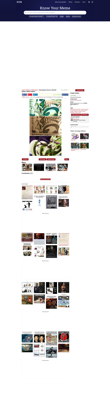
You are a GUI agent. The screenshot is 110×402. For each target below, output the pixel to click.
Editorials (77, 2)
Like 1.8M (65, 94)
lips (79, 110)
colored (86, 109)
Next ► (66, 159)
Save (30, 94)
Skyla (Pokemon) (83, 140)
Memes (68, 16)
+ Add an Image (79, 90)
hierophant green (74, 110)
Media (70, 2)
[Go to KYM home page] (19, 2)
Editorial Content (76, 16)
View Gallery (42, 159)
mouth (82, 110)
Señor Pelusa (76, 119)
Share (25, 94)
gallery (42, 97)
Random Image (51, 159)
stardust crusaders (78, 111)
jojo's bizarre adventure (75, 109)
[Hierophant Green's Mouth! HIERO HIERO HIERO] (45, 127)
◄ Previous (25, 159)
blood (80, 112)
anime (76, 112)
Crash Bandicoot (83, 149)
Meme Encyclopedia (60, 2)
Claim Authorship (76, 114)
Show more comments (45, 179)
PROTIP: (23, 97)
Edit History (85, 114)
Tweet (35, 94)
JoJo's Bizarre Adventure (30, 90)
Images (61, 16)
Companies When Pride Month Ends (75, 150)
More (84, 2)
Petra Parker (73, 140)
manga (82, 109)
